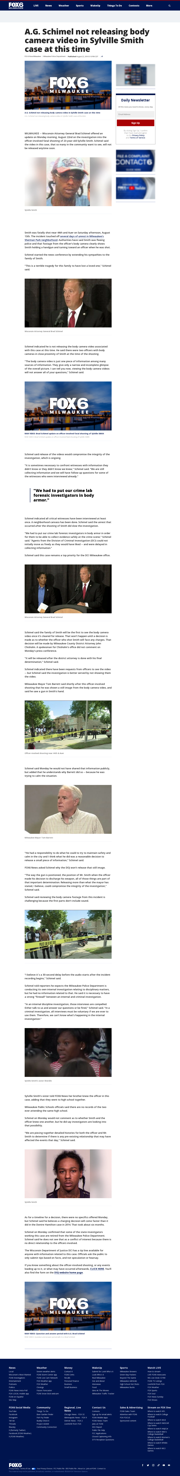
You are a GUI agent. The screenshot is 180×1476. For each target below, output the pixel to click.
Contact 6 (68, 1371)
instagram (153, 1465)
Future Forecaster (44, 1390)
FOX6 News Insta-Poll (18, 1390)
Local (11, 1371)
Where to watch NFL (156, 1411)
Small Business (70, 1387)
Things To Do (42, 1411)
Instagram (13, 1417)
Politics (12, 1387)
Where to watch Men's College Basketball (157, 1432)
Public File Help (98, 1430)
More (149, 5)
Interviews (96, 1384)
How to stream (154, 1371)
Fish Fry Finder (43, 1417)
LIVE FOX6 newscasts (157, 1374)
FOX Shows (152, 1400)
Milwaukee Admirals (128, 1381)
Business (68, 1384)
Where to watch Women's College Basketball (159, 1438)
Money (68, 1367)
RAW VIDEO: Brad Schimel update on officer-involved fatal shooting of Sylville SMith (64, 433)
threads (158, 1465)
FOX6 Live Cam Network (47, 1378)
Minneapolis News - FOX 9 (75, 1417)
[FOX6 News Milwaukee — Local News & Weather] (17, 5)
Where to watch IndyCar (158, 1428)
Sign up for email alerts (102, 1414)
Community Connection (47, 1427)
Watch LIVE (154, 1367)
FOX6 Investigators (17, 1378)
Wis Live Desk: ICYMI (156, 1378)
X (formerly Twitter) (17, 1430)
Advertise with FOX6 (128, 1414)
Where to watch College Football (158, 1415)
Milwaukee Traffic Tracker (103, 1393)
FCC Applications (99, 1433)
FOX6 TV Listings (155, 1381)
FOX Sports (152, 1390)
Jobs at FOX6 (97, 1424)
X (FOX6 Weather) (16, 1436)
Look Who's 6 (98, 1374)
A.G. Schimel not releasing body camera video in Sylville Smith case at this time (62, 112)
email (169, 1465)
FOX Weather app (44, 1381)
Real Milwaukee (98, 1378)
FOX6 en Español (16, 1396)
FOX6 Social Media (19, 1407)
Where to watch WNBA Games (157, 1444)
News (12, 1367)
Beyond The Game (128, 1378)
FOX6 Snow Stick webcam (48, 1393)
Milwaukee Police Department (54, 56)
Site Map (12, 1400)
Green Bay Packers (128, 1374)
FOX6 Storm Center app (47, 1374)
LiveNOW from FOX (156, 1384)
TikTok (12, 1420)
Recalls (67, 1378)
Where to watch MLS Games (157, 1449)
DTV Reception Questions (103, 1439)
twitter (148, 1465)
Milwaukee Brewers (128, 1371)
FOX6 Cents (69, 1374)
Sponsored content (128, 1420)
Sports (124, 1367)
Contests (96, 1411)
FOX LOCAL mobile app (19, 1393)
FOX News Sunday (155, 1396)
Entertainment (15, 1381)
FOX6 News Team (100, 1420)
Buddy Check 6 (43, 1420)
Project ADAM (43, 1424)
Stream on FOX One (159, 1407)
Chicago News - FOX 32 (74, 1414)
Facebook (13, 1414)
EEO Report (97, 1427)
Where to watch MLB (157, 1420)
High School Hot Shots (129, 1384)
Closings (40, 1387)
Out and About (98, 1381)
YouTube (12, 1411)
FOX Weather (42, 1384)
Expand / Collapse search (169, 6)
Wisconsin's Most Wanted (20, 1374)
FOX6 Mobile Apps (100, 1417)
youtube (164, 1465)
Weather (42, 1367)
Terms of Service (137, 137)
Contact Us (98, 1407)
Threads (12, 1424)
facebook (143, 1465)
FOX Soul (151, 1393)
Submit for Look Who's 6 (102, 1371)
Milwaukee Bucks (127, 1387)
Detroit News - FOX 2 (73, 1420)
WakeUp (97, 1367)
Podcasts (13, 1384)
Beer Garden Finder (45, 1414)
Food (94, 1387)
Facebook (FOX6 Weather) (20, 1433)
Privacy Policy (138, 135)
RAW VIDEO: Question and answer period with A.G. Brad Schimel (55, 1333)
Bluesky (12, 1427)
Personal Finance (71, 1381)
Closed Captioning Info (101, 1436)
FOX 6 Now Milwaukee (33, 56)
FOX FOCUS (125, 1417)
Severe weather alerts (46, 1371)
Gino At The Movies (100, 1390)
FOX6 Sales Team (127, 1411)
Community (43, 1407)
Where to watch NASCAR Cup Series (158, 1424)
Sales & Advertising (131, 1407)
